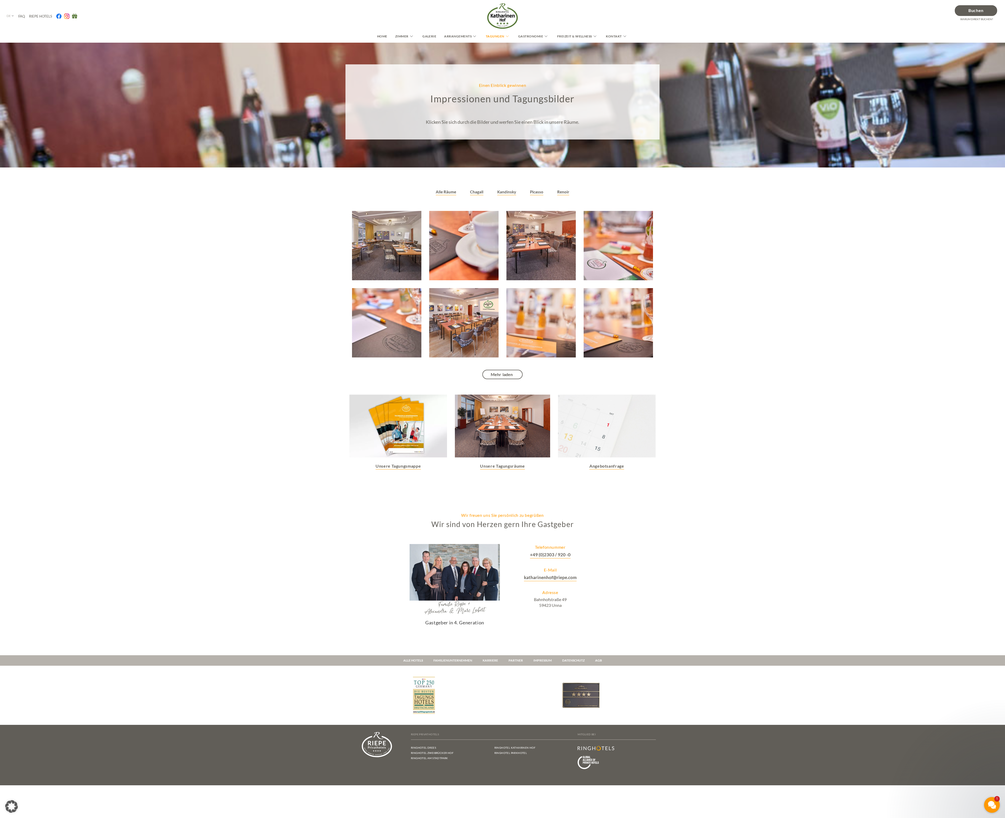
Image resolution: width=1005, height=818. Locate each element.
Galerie (429, 36)
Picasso (536, 191)
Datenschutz (573, 660)
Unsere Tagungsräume (502, 465)
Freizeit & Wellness (574, 36)
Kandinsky (506, 191)
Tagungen (495, 36)
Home (382, 36)
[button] (11, 806)
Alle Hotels (413, 660)
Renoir (563, 191)
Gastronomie (530, 36)
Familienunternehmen (452, 660)
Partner (516, 660)
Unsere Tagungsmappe (398, 465)
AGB (598, 660)
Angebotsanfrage (606, 465)
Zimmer (402, 36)
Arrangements (458, 36)
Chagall (476, 191)
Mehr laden (502, 374)
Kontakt (614, 36)
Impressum (542, 660)
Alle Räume (446, 191)
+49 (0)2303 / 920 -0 (550, 554)
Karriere (490, 660)
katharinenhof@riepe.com (550, 577)
